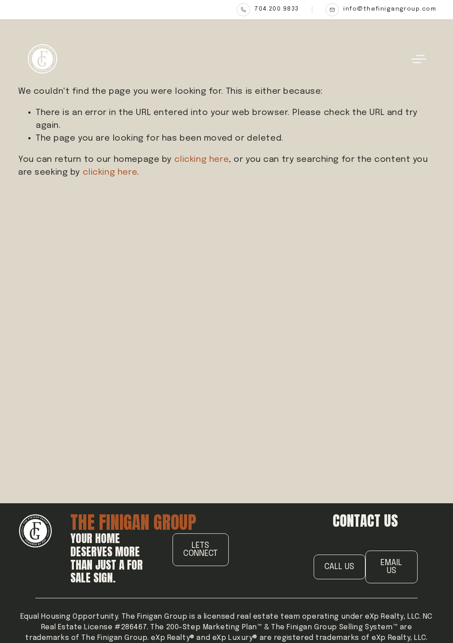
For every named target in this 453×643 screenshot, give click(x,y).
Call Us (339, 567)
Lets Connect (200, 550)
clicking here (201, 159)
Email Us (391, 567)
